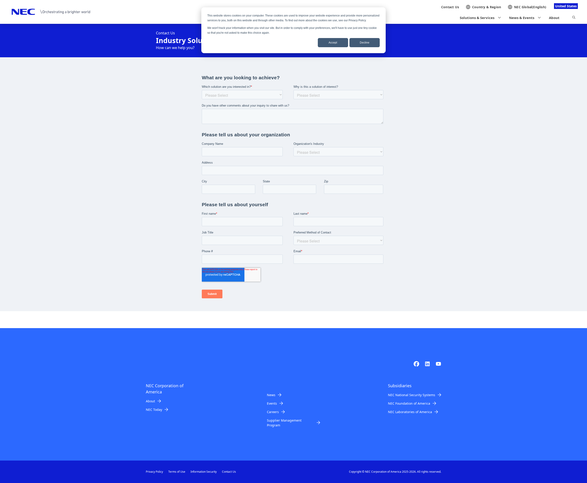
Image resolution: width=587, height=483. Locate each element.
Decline (364, 42)
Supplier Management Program (284, 422)
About (150, 401)
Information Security (204, 472)
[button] (479, 18)
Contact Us (229, 472)
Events (272, 403)
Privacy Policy (154, 472)
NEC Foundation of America (409, 403)
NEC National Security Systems (411, 395)
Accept (333, 42)
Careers (273, 412)
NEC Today (154, 409)
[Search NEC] (574, 18)
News (271, 395)
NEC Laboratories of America (410, 412)
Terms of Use (176, 472)
